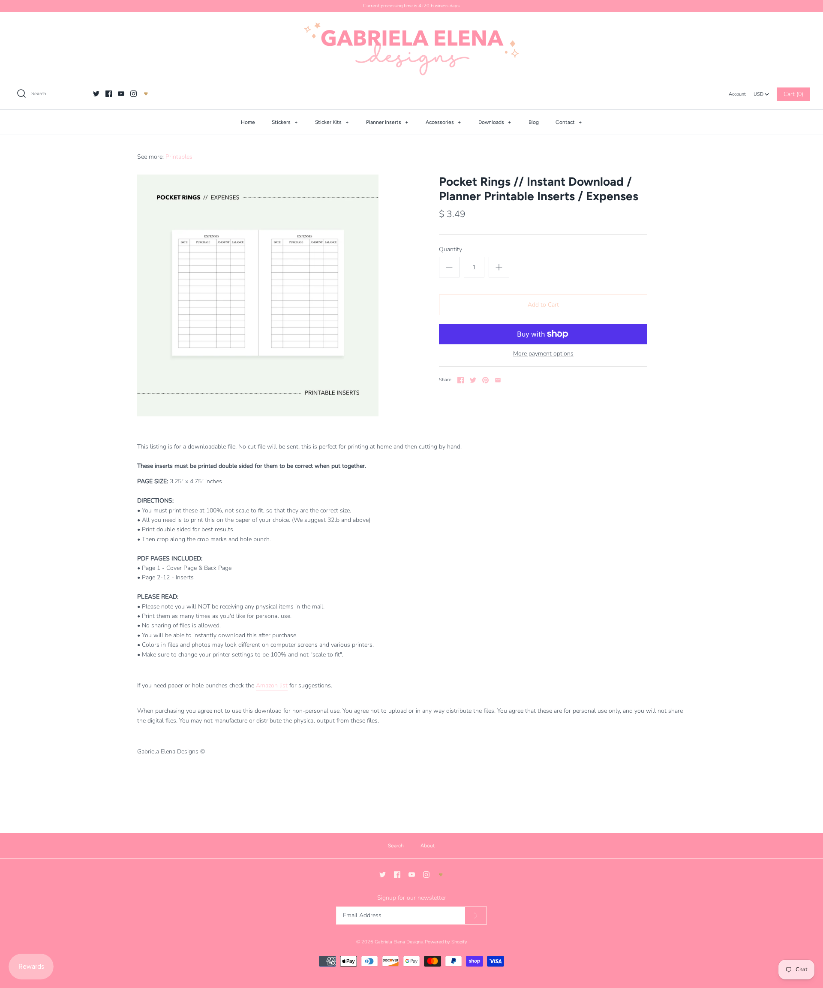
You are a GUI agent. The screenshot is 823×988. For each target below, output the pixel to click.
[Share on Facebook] (460, 380)
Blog (534, 122)
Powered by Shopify (446, 942)
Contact (569, 122)
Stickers (285, 122)
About (428, 846)
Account (737, 94)
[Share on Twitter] (473, 380)
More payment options (543, 354)
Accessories (443, 122)
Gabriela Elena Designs (399, 942)
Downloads (494, 122)
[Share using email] (498, 380)
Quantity (450, 249)
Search (396, 846)
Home (248, 122)
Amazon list (272, 685)
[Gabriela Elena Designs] (411, 49)
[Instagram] (133, 93)
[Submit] (476, 916)
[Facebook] (108, 93)
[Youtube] (121, 93)
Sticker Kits (332, 122)
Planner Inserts (387, 122)
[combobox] (761, 92)
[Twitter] (96, 93)
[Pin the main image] (485, 380)
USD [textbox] (761, 92)
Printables (178, 157)
